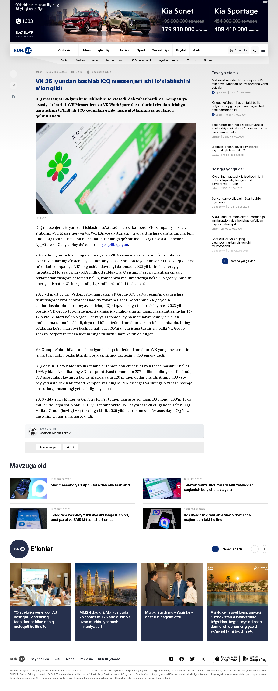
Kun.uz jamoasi (109, 659)
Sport (141, 50)
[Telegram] (13, 85)
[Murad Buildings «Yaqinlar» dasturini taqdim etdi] (172, 602)
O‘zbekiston (66, 50)
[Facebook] (13, 96)
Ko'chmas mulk (142, 60)
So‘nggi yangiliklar (228, 169)
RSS (57, 659)
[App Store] (226, 659)
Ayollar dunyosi (169, 60)
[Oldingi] (255, 549)
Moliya (80, 60)
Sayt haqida (40, 659)
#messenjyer (48, 447)
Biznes (207, 60)
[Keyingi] (264, 549)
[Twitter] (192, 659)
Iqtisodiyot (105, 50)
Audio (197, 50)
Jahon (86, 50)
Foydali (181, 50)
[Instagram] (203, 659)
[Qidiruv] (255, 50)
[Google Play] (255, 659)
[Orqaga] (13, 74)
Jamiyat (124, 50)
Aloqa (70, 659)
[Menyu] (263, 50)
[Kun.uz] (23, 50)
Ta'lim (64, 60)
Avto (95, 60)
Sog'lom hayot (115, 60)
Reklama (86, 659)
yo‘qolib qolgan (115, 244)
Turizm (191, 60)
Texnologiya (160, 50)
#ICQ (70, 447)
